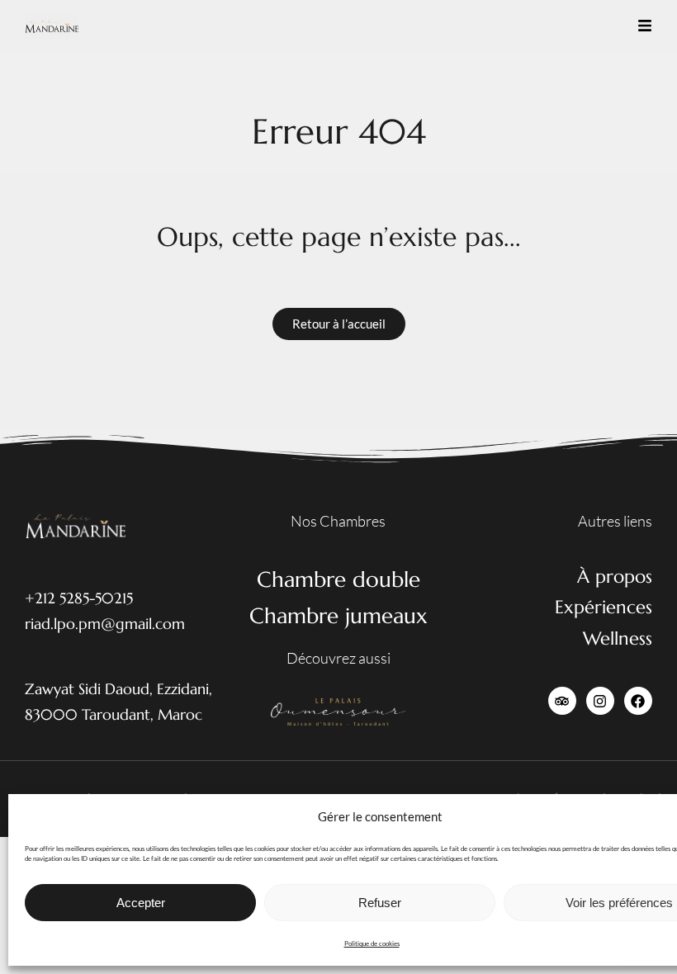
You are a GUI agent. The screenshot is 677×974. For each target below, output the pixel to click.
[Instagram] (600, 701)
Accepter (140, 903)
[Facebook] (638, 701)
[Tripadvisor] (562, 701)
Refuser (379, 903)
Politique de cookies (372, 943)
